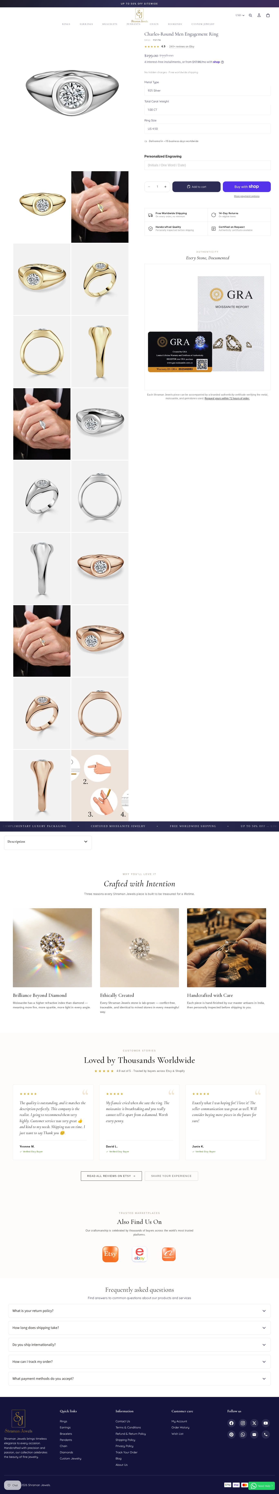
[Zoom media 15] (99, 641)
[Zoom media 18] (41, 785)
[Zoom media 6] (41, 351)
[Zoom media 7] (99, 351)
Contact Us (123, 1421)
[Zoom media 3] (99, 207)
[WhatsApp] (243, 1434)
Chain (63, 1446)
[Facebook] (231, 1423)
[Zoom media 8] (41, 424)
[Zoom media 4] (41, 279)
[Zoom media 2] (41, 207)
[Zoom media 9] (99, 424)
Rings (63, 1421)
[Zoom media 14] (41, 641)
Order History (180, 1427)
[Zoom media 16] (41, 713)
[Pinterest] (231, 1434)
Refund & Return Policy (131, 1434)
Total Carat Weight (156, 101)
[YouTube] (266, 1423)
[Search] (250, 15)
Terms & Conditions (128, 1427)
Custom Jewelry (70, 1458)
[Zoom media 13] (99, 568)
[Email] (254, 1434)
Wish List (177, 1434)
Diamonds (66, 1452)
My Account (179, 1421)
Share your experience (171, 1176)
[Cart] (267, 15)
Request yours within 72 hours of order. (227, 398)
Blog (119, 1458)
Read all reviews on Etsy (109, 1176)
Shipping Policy (125, 1440)
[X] (254, 1423)
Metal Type (151, 82)
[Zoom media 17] (99, 713)
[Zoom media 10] (41, 496)
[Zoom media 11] (99, 496)
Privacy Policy (124, 1446)
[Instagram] (243, 1423)
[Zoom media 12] (41, 568)
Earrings (65, 1427)
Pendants (66, 1440)
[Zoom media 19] (99, 785)
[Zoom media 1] (70, 99)
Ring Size (150, 120)
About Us (122, 1465)
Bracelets (66, 1434)
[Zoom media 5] (99, 279)
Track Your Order (126, 1452)
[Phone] (266, 1434)
